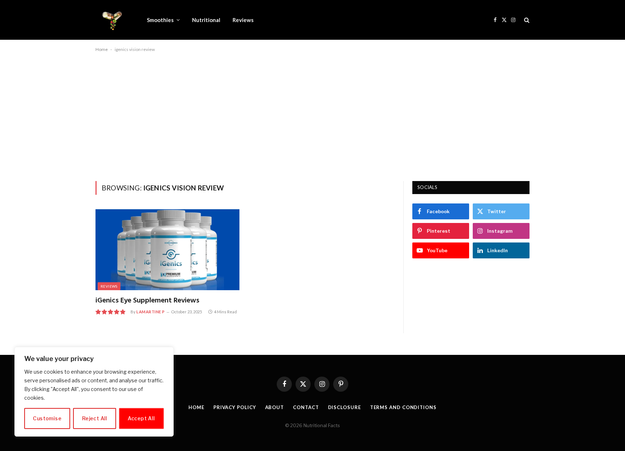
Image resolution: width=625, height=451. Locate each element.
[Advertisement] (312, 115)
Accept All (141, 418)
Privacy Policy (234, 407)
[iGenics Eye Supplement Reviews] (167, 249)
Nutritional (206, 20)
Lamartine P (150, 311)
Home (101, 49)
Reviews (243, 20)
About (274, 407)
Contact (306, 407)
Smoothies (160, 20)
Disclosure (344, 407)
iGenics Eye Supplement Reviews (147, 301)
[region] (94, 392)
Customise (47, 418)
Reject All (94, 418)
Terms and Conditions (403, 407)
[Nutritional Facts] (111, 20)
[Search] (526, 20)
